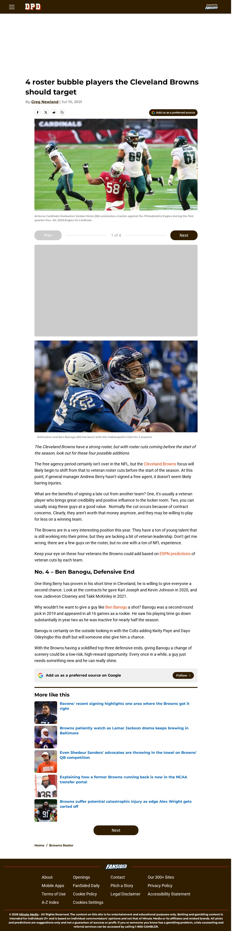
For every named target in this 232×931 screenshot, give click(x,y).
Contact (118, 877)
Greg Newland (44, 102)
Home (39, 845)
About (47, 877)
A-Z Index (50, 902)
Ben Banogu (116, 607)
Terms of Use (54, 894)
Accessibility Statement (169, 894)
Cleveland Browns (160, 464)
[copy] (62, 112)
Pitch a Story (122, 885)
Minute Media (29, 914)
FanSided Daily (86, 885)
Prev (48, 235)
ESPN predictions (175, 553)
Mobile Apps (53, 885)
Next (184, 235)
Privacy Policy (160, 885)
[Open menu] (11, 7)
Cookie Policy (85, 894)
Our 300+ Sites (161, 877)
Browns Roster (61, 845)
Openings (81, 877)
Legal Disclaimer (125, 894)
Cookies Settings (88, 902)
